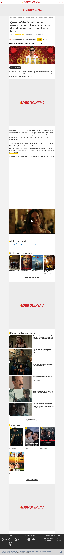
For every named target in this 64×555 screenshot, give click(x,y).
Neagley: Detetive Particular (48, 271)
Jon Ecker (43, 148)
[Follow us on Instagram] (13, 539)
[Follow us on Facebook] (4, 539)
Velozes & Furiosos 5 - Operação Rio (26, 148)
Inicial (11, 17)
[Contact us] (11, 544)
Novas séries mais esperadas (32, 277)
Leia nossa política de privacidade (23, 552)
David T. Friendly (42, 150)
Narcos (50, 148)
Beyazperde (47, 540)
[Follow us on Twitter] (8, 539)
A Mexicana (34, 146)
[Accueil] (31, 2)
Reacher (11, 447)
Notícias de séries (20, 17)
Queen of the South (15, 74)
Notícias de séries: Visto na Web (31, 17)
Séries (14, 17)
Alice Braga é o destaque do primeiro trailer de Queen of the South (27, 244)
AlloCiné (46, 538)
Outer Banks (12, 472)
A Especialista (24, 270)
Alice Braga (44, 74)
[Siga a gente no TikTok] (17, 539)
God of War (35, 270)
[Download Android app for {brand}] (34, 539)
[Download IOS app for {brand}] (29, 539)
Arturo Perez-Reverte (41, 130)
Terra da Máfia (43, 447)
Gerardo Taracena (24, 146)
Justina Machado (14, 143)
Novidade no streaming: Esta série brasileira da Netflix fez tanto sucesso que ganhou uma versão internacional (44, 364)
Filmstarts (52, 538)
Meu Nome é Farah (29, 447)
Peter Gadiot (35, 143)
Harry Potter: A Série (14, 270)
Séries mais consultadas (32, 479)
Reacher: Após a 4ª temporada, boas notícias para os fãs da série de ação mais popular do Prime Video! (43, 351)
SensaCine (59, 538)
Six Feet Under (25, 143)
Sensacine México (57, 540)
